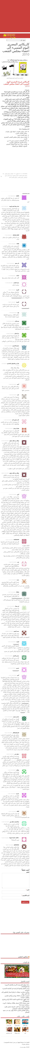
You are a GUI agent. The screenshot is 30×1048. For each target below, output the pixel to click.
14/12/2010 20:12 (8, 732)
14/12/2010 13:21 (12, 811)
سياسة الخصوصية (8, 1042)
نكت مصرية (17, 1025)
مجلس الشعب (20, 177)
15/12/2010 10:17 (12, 592)
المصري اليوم (15, 175)
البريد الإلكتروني (25, 895)
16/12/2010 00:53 (5, 473)
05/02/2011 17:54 (12, 275)
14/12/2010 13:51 (11, 793)
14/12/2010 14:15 (11, 770)
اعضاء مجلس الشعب (23, 175)
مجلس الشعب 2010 (13, 177)
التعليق (27, 872)
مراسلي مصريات (25, 1044)
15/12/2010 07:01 (12, 641)
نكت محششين (9, 1033)
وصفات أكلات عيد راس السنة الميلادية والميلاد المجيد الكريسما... (18, 974)
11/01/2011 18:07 (12, 302)
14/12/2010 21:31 (12, 675)
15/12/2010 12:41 (12, 580)
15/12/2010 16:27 (9, 539)
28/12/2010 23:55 (13, 312)
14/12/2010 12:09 (5, 837)
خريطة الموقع (21, 1042)
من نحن (15, 1042)
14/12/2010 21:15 (8, 716)
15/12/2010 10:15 (10, 606)
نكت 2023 (25, 1025)
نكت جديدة (9, 1025)
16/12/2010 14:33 (12, 394)
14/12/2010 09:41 (9, 845)
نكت (25, 1033)
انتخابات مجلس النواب (9, 173)
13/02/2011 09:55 (12, 243)
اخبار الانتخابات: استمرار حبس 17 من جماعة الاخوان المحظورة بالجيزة (17, 141)
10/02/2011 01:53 (10, 263)
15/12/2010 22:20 (12, 494)
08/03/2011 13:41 (11, 196)
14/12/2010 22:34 (11, 668)
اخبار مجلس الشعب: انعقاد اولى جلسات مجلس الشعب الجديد (16, 132)
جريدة (11, 175)
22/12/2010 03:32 (8, 345)
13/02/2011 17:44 (8, 235)
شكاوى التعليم (23, 957)
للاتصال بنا (27, 1042)
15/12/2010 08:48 (9, 631)
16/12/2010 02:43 (9, 428)
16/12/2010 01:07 (5, 440)
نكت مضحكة (17, 1033)
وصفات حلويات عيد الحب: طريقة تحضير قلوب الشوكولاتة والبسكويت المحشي (16, 1007)
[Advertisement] (15, 17)
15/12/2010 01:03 (8, 656)
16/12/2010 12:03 (7, 420)
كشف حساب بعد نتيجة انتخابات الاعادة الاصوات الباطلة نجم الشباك (16, 145)
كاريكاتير (25, 177)
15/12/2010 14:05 (12, 562)
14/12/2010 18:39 (10, 754)
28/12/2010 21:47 (10, 321)
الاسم (27, 890)
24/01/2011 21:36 (9, 282)
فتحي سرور (7, 175)
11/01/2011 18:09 (12, 290)
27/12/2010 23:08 (10, 333)
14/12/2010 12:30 (5, 822)
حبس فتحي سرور (22, 135)
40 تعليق (18, 173)
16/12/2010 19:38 (12, 384)
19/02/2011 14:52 (5, 206)
